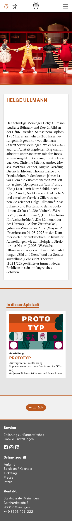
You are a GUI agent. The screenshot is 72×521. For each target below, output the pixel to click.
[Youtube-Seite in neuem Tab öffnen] (17, 447)
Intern (8, 481)
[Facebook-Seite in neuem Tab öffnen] (6, 447)
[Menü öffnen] (64, 6)
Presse (8, 477)
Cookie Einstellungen (19, 438)
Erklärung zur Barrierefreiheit (24, 434)
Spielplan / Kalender (18, 468)
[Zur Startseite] (36, 6)
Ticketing (10, 473)
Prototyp (20, 358)
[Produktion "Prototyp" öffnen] (36, 331)
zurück (38, 407)
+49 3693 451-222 (18, 511)
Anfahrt (9, 464)
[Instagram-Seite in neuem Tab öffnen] (11, 447)
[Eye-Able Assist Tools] (15, 6)
